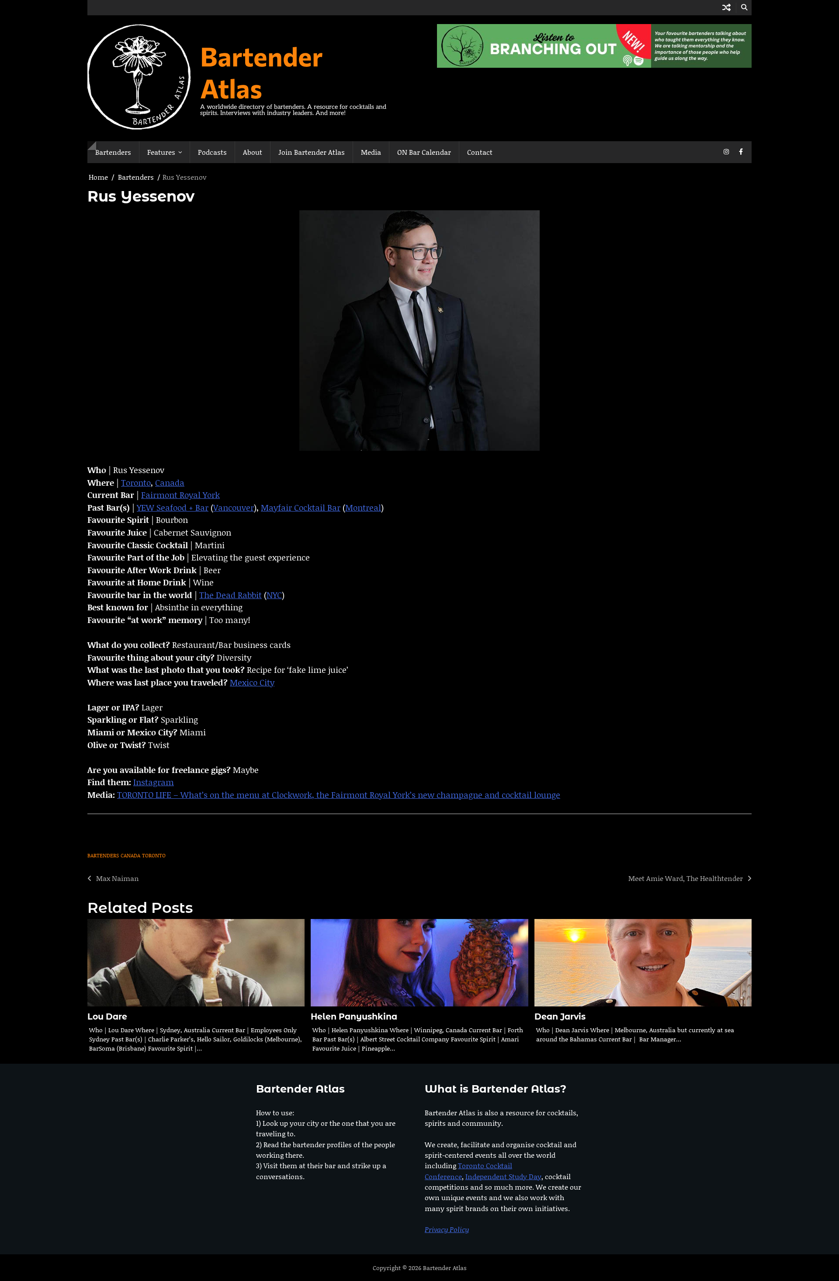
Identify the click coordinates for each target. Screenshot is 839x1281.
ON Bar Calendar (424, 152)
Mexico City (252, 682)
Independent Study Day (503, 1176)
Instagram (153, 782)
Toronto (136, 482)
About (252, 152)
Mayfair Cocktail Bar (300, 507)
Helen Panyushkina (354, 1017)
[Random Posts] (726, 8)
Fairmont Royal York (180, 495)
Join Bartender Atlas (311, 152)
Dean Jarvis (560, 1017)
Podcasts (212, 152)
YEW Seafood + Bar (172, 507)
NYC (274, 595)
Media (371, 152)
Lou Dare (107, 1017)
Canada (169, 482)
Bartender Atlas (261, 72)
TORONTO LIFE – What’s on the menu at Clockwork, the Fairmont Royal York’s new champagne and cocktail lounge (338, 795)
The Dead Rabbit (230, 595)
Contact (479, 152)
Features (161, 152)
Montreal (363, 507)
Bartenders (113, 152)
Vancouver (233, 507)
